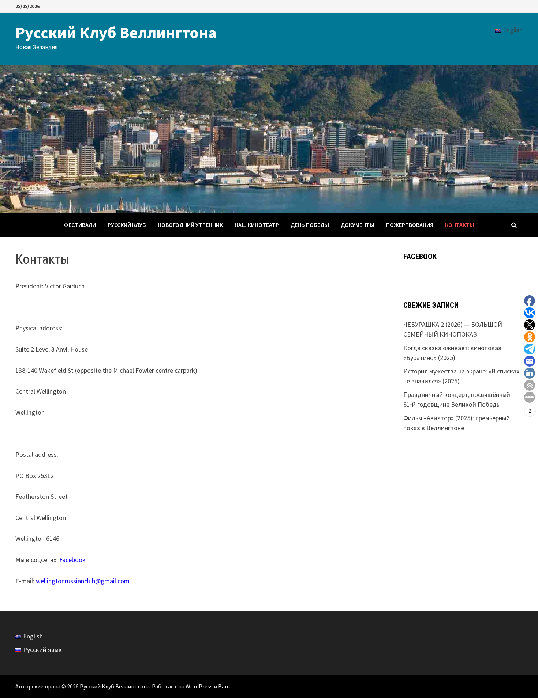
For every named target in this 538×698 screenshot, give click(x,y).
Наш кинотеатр (257, 224)
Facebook (72, 559)
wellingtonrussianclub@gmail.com (83, 581)
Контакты (459, 224)
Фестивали (80, 224)
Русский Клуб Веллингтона (116, 32)
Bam (224, 686)
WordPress (199, 686)
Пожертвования (409, 224)
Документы (357, 224)
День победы (310, 224)
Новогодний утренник (190, 224)
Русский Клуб (127, 224)
